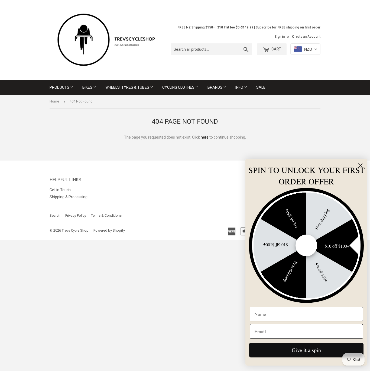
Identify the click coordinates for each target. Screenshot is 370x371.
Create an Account (306, 37)
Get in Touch (60, 190)
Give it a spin (306, 350)
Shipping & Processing (68, 197)
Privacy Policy (75, 215)
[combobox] (211, 49)
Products (60, 87)
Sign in (280, 37)
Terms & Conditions (106, 215)
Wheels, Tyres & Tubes (127, 87)
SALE (260, 87)
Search (55, 215)
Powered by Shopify (109, 230)
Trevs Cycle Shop (75, 230)
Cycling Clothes (178, 87)
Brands (215, 87)
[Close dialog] (360, 165)
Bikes (87, 87)
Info (239, 87)
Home (54, 101)
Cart (276, 49)
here (205, 137)
